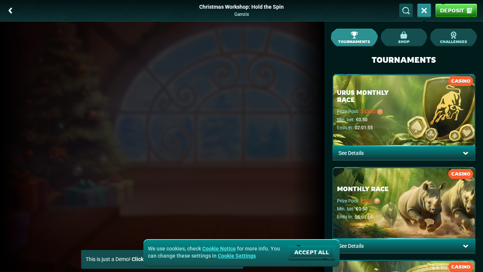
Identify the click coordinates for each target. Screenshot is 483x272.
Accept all (311, 252)
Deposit (452, 10)
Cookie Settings (237, 256)
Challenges (453, 41)
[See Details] (465, 153)
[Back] (10, 10)
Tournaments (354, 41)
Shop (403, 41)
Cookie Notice (219, 249)
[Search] (406, 10)
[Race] (424, 10)
